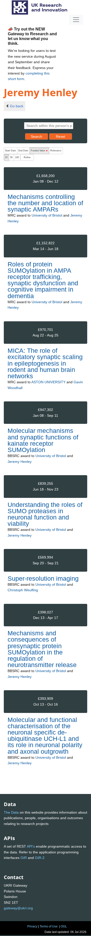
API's (31, 846)
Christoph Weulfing (23, 590)
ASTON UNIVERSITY (48, 382)
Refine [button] (27, 157)
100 (17, 157)
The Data (11, 812)
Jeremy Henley (20, 462)
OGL (64, 926)
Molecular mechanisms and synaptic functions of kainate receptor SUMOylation (43, 440)
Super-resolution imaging (43, 578)
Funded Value (40, 151)
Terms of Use (49, 926)
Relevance (55, 150)
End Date (23, 150)
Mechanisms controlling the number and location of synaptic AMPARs (45, 203)
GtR (23, 858)
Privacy (32, 926)
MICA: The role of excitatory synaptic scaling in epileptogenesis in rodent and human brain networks (45, 363)
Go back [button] (16, 106)
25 (6, 157)
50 (11, 157)
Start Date (10, 150)
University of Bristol (47, 215)
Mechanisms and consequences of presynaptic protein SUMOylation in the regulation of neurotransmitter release (42, 649)
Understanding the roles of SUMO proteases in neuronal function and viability (45, 514)
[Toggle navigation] (76, 20)
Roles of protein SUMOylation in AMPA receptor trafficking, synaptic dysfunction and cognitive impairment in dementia (43, 280)
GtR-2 (39, 858)
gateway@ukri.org (18, 908)
